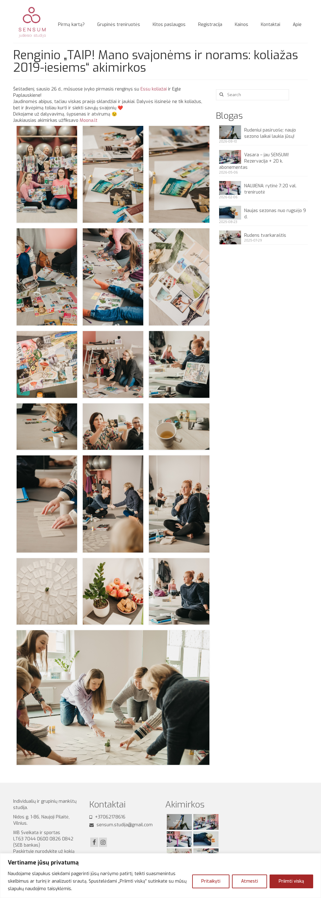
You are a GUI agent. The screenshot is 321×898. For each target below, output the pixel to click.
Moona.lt (88, 120)
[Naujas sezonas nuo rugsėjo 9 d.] (205, 839)
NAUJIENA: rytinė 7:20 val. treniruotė (270, 189)
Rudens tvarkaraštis (265, 235)
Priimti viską (291, 881)
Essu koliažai (153, 89)
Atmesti (249, 881)
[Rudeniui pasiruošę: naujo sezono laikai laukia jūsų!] (178, 822)
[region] (160, 875)
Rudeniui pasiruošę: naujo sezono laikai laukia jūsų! (270, 133)
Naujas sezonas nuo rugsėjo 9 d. (275, 214)
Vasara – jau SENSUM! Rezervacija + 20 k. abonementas (254, 161)
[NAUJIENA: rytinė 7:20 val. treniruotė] (178, 839)
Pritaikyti (210, 881)
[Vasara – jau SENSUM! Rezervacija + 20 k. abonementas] (205, 822)
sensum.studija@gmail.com (124, 825)
